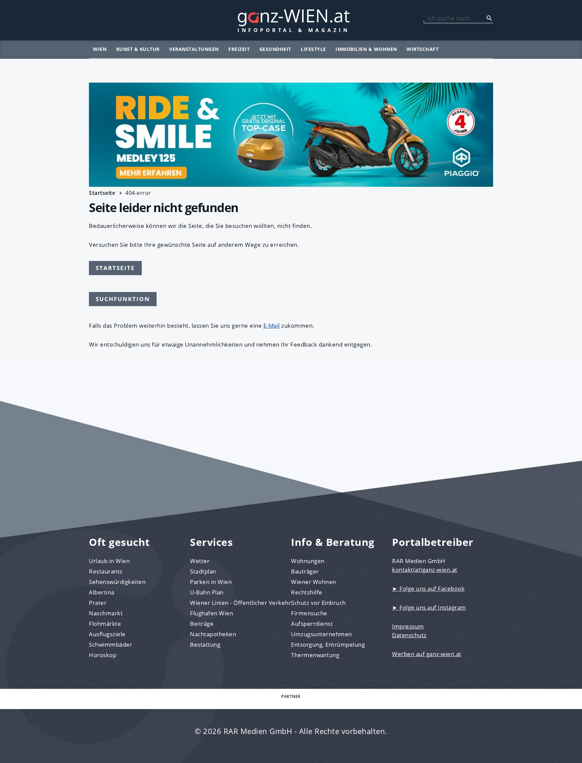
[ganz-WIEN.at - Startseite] (291, 20)
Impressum (408, 626)
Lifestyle (313, 49)
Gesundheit (275, 49)
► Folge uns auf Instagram (429, 607)
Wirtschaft (423, 49)
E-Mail (271, 325)
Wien (99, 49)
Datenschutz (409, 635)
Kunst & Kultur (138, 49)
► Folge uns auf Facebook (428, 588)
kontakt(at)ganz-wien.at (424, 570)
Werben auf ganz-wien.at (426, 654)
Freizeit (239, 49)
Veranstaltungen (194, 49)
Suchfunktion (123, 299)
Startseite (102, 193)
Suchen (489, 18)
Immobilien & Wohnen (366, 49)
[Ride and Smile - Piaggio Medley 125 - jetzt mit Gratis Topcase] (291, 135)
